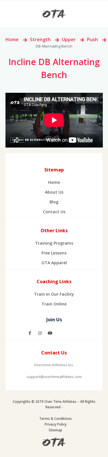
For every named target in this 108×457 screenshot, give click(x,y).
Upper (69, 39)
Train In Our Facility (54, 294)
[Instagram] (40, 333)
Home (12, 39)
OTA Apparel (54, 262)
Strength (40, 39)
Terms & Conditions (55, 418)
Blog (54, 202)
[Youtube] (50, 333)
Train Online (54, 304)
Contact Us (54, 211)
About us (54, 192)
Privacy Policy (56, 424)
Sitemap (55, 430)
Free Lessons (54, 253)
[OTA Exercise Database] (54, 13)
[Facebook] (30, 333)
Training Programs (54, 243)
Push (92, 39)
